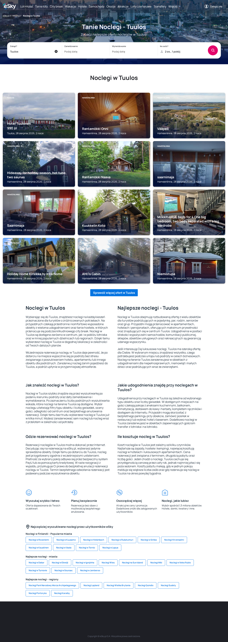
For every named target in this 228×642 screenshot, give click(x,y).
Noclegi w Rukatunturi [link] (122, 539)
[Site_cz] (82, 612)
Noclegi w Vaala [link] (63, 547)
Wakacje (70, 6)
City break (56, 6)
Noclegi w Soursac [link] (64, 570)
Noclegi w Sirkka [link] (149, 539)
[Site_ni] (167, 612)
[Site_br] (28, 612)
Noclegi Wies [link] (108, 562)
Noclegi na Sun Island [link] (132, 562)
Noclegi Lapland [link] (91, 585)
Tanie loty (41, 6)
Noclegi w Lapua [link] (110, 547)
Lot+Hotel (26, 6)
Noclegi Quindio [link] (145, 585)
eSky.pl (6, 15)
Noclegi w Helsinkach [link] (93, 539)
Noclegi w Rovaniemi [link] (39, 539)
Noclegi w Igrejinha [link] (85, 562)
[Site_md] (92, 612)
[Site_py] (199, 612)
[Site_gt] (178, 612)
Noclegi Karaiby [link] (62, 593)
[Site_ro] (39, 612)
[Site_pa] (146, 612)
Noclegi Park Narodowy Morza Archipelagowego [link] (52, 585)
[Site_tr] (71, 612)
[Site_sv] (156, 612)
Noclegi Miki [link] (156, 562)
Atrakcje (123, 6)
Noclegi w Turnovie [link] (38, 570)
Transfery (160, 6)
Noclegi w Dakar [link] (36, 562)
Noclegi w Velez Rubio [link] (180, 562)
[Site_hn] (188, 612)
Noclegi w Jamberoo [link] (90, 570)
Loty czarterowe (141, 6)
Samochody (96, 6)
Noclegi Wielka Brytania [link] (118, 585)
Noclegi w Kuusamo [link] (66, 539)
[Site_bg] (50, 612)
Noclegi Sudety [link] (168, 585)
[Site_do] (135, 612)
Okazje (111, 6)
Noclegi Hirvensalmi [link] (174, 539)
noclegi (16, 15)
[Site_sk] (103, 612)
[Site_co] (124, 612)
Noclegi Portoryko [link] (38, 593)
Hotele (82, 6)
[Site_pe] (60, 612)
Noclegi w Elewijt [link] (60, 562)
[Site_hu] (114, 612)
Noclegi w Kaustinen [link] (39, 547)
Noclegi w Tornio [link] (87, 547)
